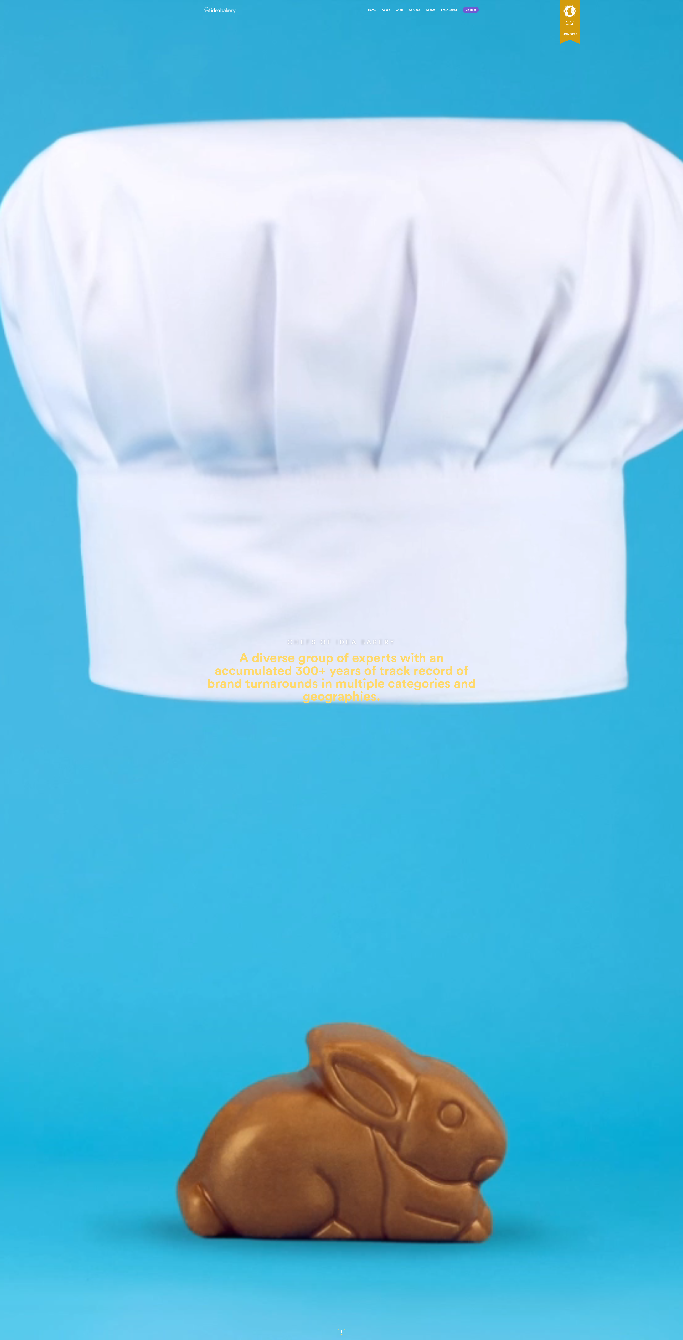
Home (372, 10)
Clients (430, 10)
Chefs (399, 10)
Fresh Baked (449, 10)
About (386, 10)
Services (414, 10)
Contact (471, 10)
